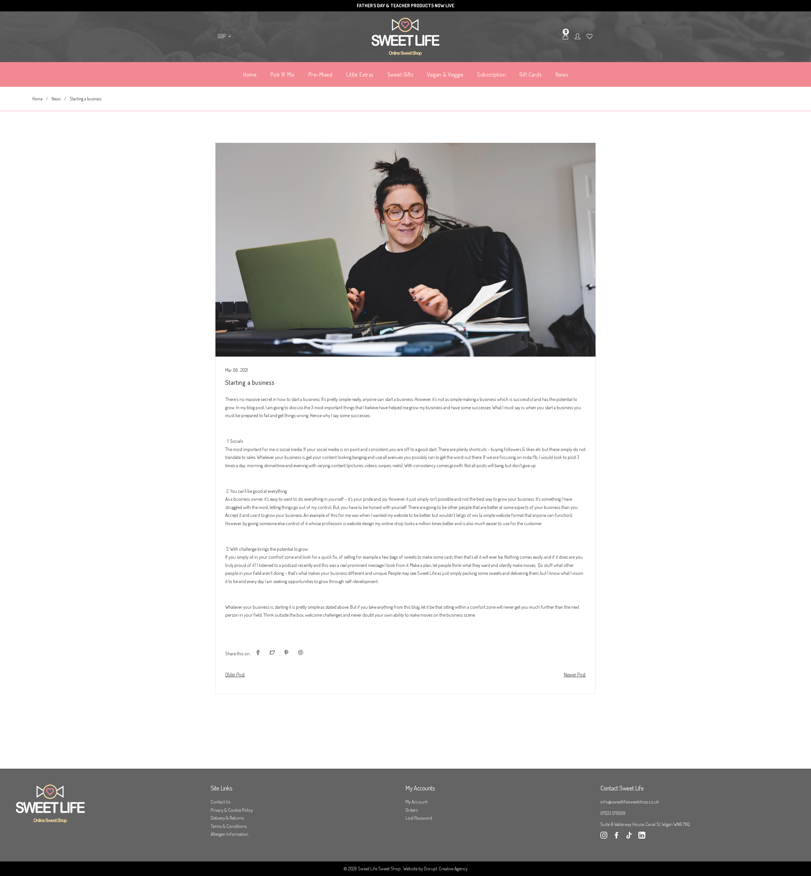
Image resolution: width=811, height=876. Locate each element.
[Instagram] (603, 837)
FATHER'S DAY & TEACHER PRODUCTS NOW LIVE (405, 6)
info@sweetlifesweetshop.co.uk (629, 802)
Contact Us (220, 802)
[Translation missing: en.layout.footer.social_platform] (641, 837)
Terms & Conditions (229, 826)
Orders (412, 810)
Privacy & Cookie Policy (232, 810)
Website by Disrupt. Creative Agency (435, 869)
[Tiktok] (629, 837)
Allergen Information (229, 834)
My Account (416, 802)
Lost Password (419, 818)
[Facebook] (616, 837)
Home (37, 98)
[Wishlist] (589, 36)
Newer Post (575, 674)
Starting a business (250, 382)
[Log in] (577, 36)
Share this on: (238, 654)
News (56, 98)
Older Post (235, 674)
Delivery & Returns (227, 818)
